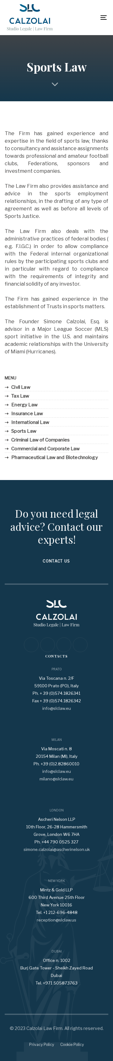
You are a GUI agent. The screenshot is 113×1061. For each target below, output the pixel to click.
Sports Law (23, 431)
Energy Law (24, 405)
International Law (30, 422)
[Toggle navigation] (90, 17)
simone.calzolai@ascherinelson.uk (57, 849)
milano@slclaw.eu (56, 778)
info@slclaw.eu (56, 708)
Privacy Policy (41, 1044)
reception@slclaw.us (56, 919)
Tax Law (20, 396)
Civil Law (20, 387)
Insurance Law (27, 413)
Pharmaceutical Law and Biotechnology (54, 457)
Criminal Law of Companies (40, 440)
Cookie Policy (72, 1044)
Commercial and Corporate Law (45, 448)
